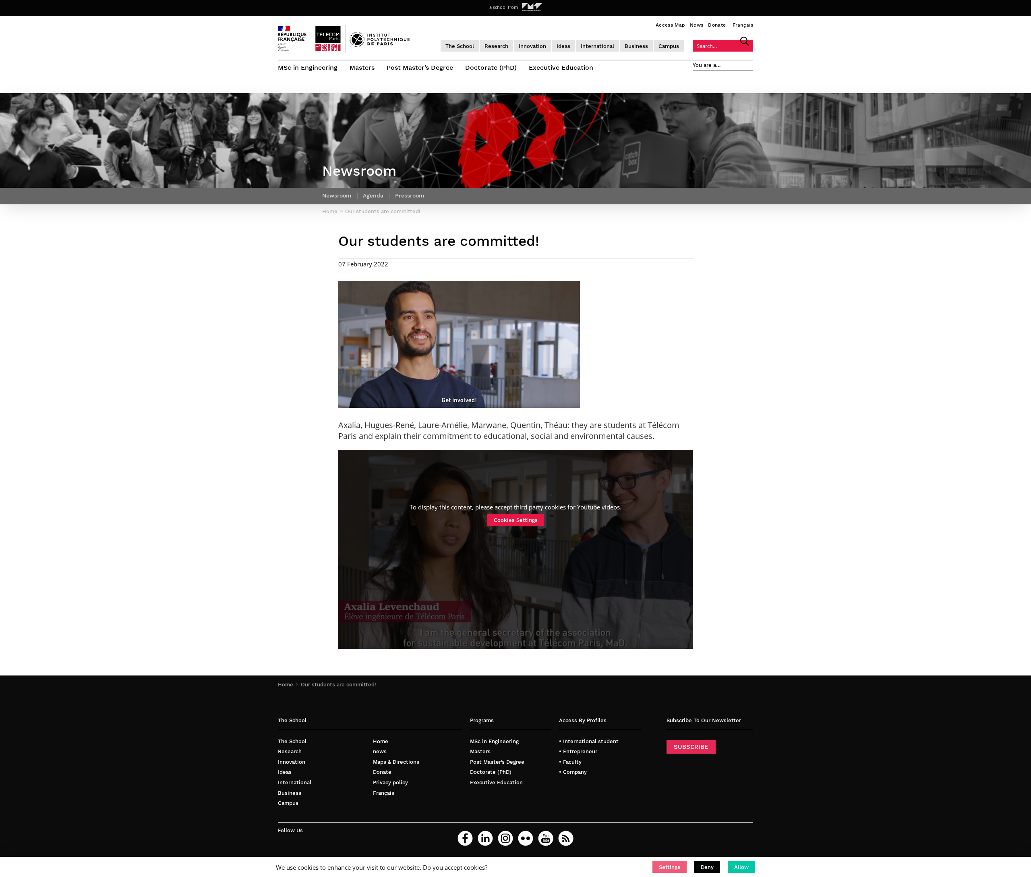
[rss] (565, 838)
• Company (573, 772)
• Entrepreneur (578, 751)
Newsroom (336, 195)
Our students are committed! (338, 685)
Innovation (532, 46)
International (597, 46)
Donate (717, 25)
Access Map (670, 25)
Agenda (373, 195)
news (380, 751)
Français (743, 25)
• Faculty (570, 762)
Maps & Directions (396, 762)
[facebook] (465, 838)
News (696, 25)
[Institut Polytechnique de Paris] (380, 45)
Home (285, 685)
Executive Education (561, 67)
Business (636, 46)
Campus (668, 46)
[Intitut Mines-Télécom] (532, 7)
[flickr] (525, 838)
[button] (669, 867)
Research (496, 46)
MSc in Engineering (307, 67)
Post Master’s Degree (420, 67)
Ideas (563, 46)
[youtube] (545, 838)
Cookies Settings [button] (516, 520)
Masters (362, 67)
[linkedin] (485, 838)
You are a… (707, 65)
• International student (589, 741)
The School (459, 46)
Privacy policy (390, 782)
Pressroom (409, 195)
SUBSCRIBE (691, 746)
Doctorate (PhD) (491, 67)
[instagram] (505, 838)
